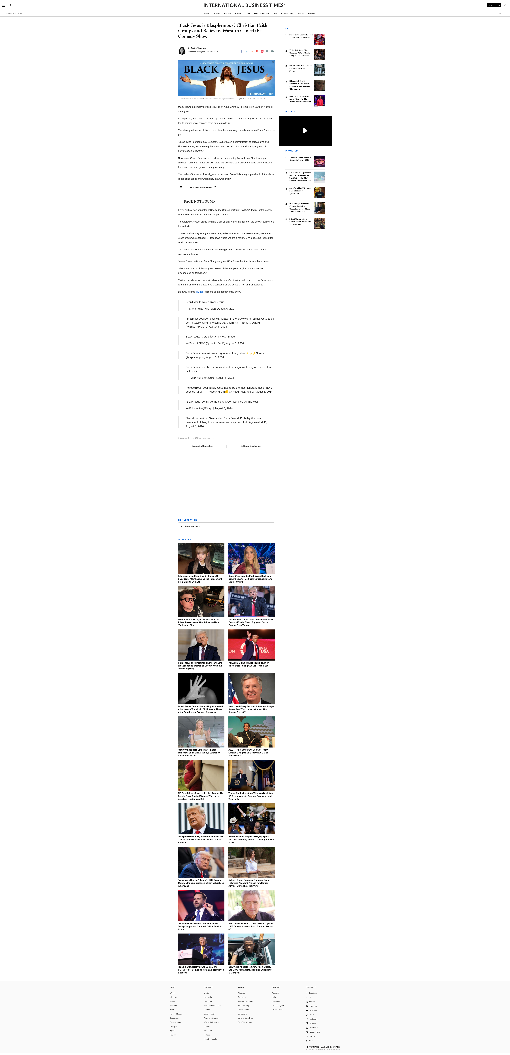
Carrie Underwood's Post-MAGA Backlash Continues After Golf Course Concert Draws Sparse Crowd (250, 579)
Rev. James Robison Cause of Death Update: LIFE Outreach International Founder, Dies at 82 (251, 926)
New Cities (208, 1031)
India (274, 997)
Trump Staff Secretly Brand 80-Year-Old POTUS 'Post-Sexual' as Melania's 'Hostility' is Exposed (201, 970)
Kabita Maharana (198, 48)
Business (239, 13)
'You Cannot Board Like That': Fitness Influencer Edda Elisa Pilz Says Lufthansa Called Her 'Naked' (199, 753)
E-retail (206, 993)
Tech (275, 13)
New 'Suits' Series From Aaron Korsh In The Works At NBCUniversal (300, 99)
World (206, 13)
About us (241, 993)
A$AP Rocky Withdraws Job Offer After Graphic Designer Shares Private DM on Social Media (248, 753)
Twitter (199, 292)
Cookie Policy (243, 1010)
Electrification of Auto (212, 1006)
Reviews (311, 13)
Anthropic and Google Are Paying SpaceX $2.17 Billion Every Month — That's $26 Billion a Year (251, 840)
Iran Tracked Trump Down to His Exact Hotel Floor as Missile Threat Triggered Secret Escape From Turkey (250, 622)
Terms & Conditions (245, 1001)
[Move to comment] (272, 51)
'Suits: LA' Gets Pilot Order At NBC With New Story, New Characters (300, 53)
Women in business (211, 1022)
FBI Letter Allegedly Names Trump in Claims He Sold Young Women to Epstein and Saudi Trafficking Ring (200, 666)
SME (248, 13)
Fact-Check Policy (245, 1022)
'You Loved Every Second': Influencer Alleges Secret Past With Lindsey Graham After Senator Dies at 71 (251, 709)
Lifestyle (300, 13)
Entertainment (287, 13)
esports (207, 1027)
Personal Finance (261, 13)
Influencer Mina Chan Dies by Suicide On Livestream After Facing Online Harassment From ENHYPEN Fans (200, 579)
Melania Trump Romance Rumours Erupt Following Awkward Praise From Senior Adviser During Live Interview (248, 883)
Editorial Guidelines (251, 446)
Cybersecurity (209, 1014)
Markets (227, 13)
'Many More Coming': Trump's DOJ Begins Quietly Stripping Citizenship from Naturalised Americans (201, 883)
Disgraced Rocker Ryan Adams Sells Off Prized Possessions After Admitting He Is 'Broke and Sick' (198, 622)
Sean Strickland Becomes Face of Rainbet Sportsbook (300, 191)
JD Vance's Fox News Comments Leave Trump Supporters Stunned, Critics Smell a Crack (199, 926)
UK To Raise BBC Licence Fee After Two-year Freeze (300, 68)
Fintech (207, 1035)
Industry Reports (210, 1039)
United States (277, 1010)
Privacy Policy (243, 1006)
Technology (174, 1018)
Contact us (242, 997)
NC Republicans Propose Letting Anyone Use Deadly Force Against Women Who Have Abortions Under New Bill (201, 796)
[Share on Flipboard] (257, 51)
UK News (216, 13)
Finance (207, 1010)
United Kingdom (278, 1006)
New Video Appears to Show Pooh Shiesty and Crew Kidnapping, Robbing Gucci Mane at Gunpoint (250, 970)
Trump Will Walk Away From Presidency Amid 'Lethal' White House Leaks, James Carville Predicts (201, 840)
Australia (275, 993)
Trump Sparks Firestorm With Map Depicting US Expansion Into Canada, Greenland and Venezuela (250, 796)
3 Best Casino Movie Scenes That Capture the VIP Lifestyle (300, 221)
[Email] (267, 51)
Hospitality (208, 997)
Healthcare (208, 1001)
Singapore (276, 1001)
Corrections (242, 1014)
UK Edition (500, 13)
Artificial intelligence (211, 1018)
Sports (172, 1031)
